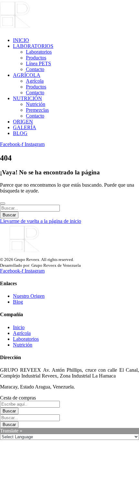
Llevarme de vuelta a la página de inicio (40, 221)
